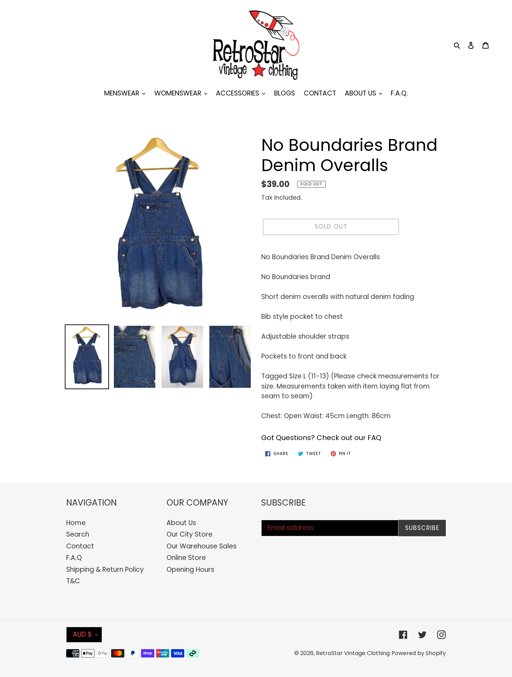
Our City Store (189, 534)
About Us (181, 523)
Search (77, 534)
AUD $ (82, 634)
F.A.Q (74, 557)
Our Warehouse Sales (201, 546)
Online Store (186, 557)
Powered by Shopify (418, 653)
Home (76, 523)
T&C (73, 581)
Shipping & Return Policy (105, 569)
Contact (80, 546)
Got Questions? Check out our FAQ (321, 438)
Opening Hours (190, 569)
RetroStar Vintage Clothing (353, 653)
